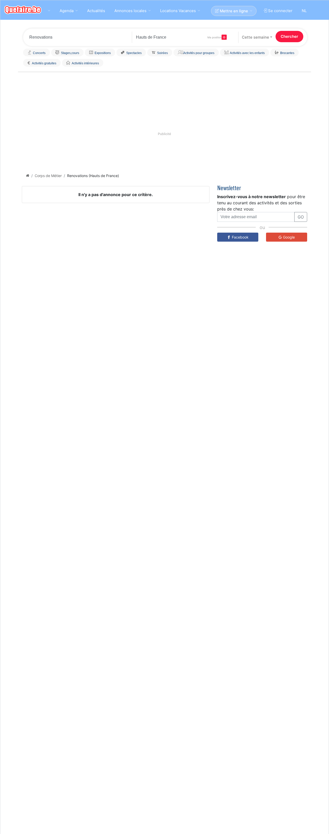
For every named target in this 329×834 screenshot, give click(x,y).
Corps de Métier (48, 175)
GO (301, 217)
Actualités (96, 10)
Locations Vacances (178, 10)
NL (304, 10)
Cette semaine (255, 37)
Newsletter (229, 187)
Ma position (214, 37)
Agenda (67, 10)
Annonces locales (130, 10)
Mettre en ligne (233, 10)
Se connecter (280, 10)
